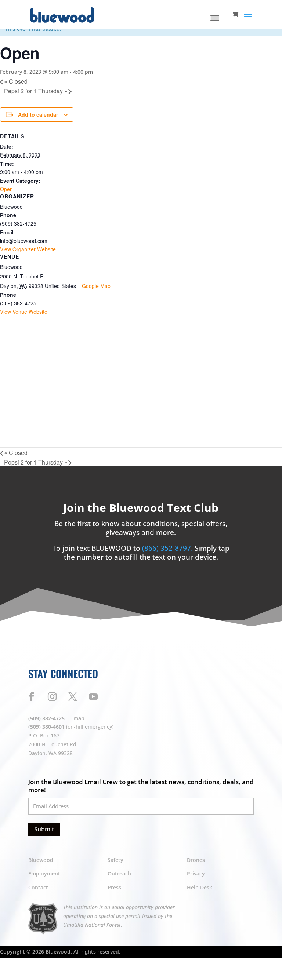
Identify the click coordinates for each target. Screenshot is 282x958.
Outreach (119, 873)
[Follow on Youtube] (93, 697)
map (78, 718)
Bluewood (40, 859)
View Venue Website (23, 311)
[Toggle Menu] (214, 18)
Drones (196, 859)
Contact (38, 887)
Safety (115, 859)
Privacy (196, 873)
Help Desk (199, 887)
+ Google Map (94, 285)
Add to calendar (38, 114)
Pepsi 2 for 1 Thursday (36, 91)
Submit (44, 829)
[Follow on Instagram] (52, 697)
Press (114, 887)
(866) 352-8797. (168, 548)
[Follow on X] (73, 697)
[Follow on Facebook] (31, 697)
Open (6, 189)
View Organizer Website (28, 249)
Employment (44, 873)
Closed (16, 81)
